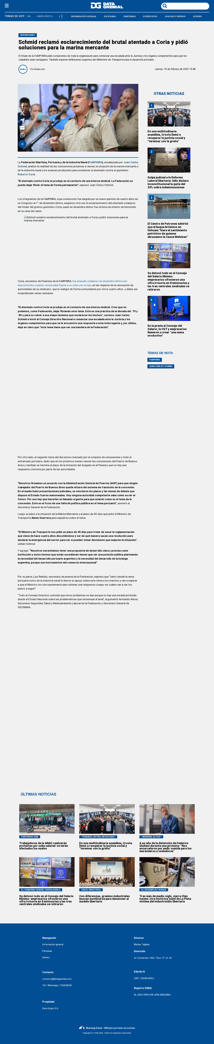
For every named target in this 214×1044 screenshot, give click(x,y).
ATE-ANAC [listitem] (58, 16)
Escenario (110, 16)
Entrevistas (150, 16)
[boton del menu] (7, 6)
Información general (52, 944)
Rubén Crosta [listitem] (39, 16)
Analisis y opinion (175, 16)
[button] (22, 106)
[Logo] (107, 7)
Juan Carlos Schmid (160, 366)
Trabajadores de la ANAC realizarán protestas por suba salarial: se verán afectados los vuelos (43, 845)
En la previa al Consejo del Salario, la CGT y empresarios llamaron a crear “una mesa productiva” (167, 330)
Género (197, 16)
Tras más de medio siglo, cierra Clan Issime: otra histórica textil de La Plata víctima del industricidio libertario (165, 898)
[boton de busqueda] (164, 6)
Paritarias (130, 16)
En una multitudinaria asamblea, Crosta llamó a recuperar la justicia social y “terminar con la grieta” (166, 136)
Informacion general (84, 16)
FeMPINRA (95, 162)
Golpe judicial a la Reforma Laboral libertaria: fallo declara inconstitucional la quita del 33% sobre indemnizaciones (168, 182)
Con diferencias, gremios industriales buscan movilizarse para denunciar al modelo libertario (104, 898)
